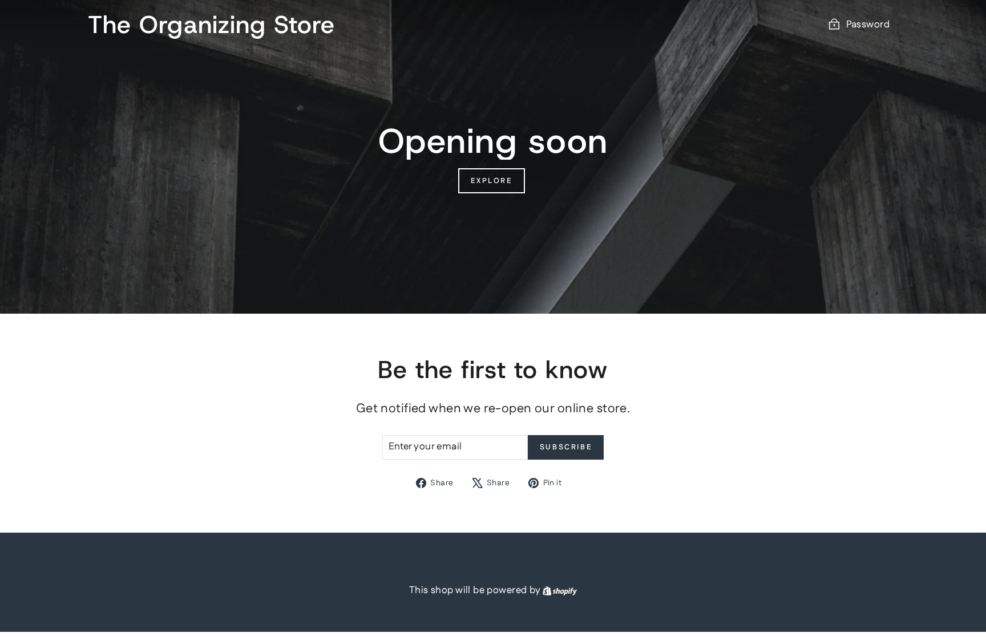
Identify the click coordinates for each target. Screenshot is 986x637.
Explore (491, 181)
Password (868, 24)
